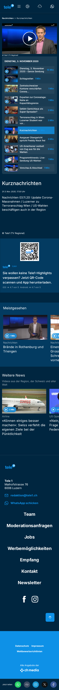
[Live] (27, 6)
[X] (45, 684)
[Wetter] (40, 6)
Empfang (29, 559)
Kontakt (29, 571)
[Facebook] (53, 684)
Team (29, 514)
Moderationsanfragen (29, 525)
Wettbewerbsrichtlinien (29, 651)
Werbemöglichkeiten (30, 548)
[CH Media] (29, 670)
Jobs (29, 537)
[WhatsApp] (18, 684)
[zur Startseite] (9, 6)
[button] (27, 684)
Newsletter (29, 582)
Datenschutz (22, 646)
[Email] (36, 684)
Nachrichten (8, 18)
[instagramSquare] (35, 599)
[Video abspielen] (29, 38)
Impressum (37, 646)
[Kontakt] (52, 6)
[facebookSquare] (24, 599)
